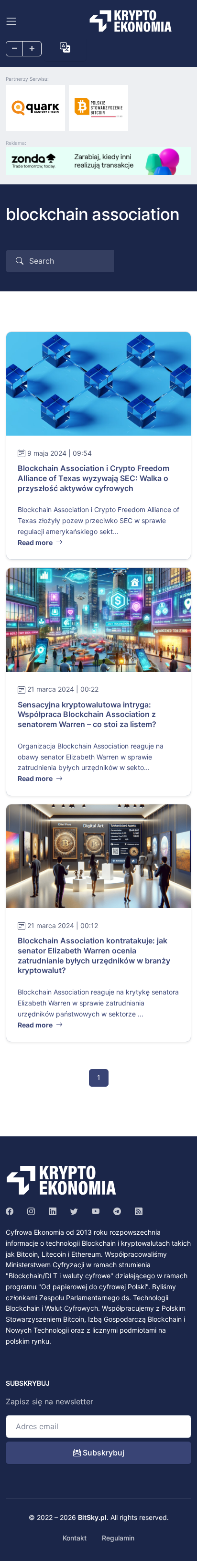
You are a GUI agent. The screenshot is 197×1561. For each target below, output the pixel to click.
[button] (65, 48)
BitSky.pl (92, 1517)
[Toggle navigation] (11, 21)
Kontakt (75, 1538)
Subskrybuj (102, 1452)
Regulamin (118, 1538)
